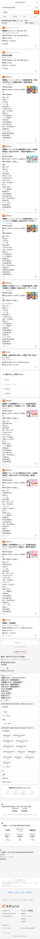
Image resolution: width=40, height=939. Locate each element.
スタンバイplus (6, 928)
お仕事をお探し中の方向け (9, 913)
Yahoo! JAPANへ (6, 932)
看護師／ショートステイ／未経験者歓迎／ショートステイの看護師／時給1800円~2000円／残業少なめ (19, 221)
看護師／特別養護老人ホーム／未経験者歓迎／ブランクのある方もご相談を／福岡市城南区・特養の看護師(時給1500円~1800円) (19, 547)
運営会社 (23, 919)
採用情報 (23, 921)
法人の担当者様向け (7, 916)
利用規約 (23, 913)
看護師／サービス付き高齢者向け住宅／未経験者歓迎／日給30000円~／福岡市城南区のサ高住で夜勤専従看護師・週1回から (19, 151)
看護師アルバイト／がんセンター (14, 31)
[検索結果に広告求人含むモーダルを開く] (6, 23)
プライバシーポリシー (26, 916)
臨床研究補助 (7, 55)
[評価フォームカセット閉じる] (37, 787)
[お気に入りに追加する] (35, 46)
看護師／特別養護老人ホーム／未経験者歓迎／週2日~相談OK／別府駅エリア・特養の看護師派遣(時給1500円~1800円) (19, 406)
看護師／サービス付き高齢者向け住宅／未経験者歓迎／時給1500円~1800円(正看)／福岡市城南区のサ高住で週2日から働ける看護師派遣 (19, 475)
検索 (36, 12)
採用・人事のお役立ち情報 (28, 928)
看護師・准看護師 (9, 623)
